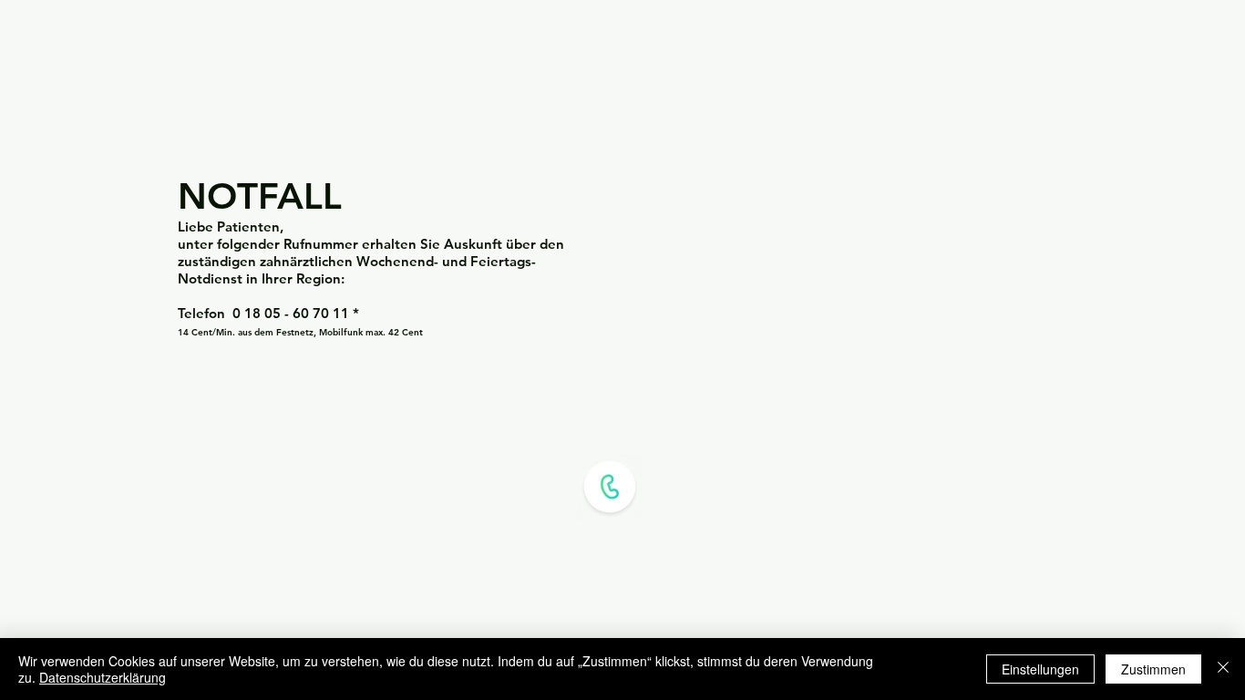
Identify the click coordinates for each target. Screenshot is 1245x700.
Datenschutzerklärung (102, 677)
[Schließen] (1223, 669)
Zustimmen (1153, 669)
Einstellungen (1040, 669)
